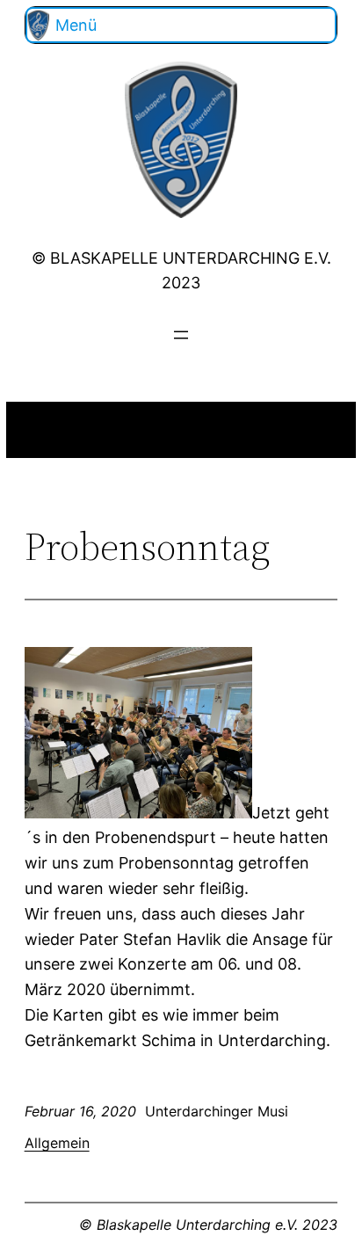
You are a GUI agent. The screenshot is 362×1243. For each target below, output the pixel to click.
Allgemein (57, 1143)
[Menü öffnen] (181, 334)
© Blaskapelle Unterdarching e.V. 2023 (208, 1224)
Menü (76, 25)
